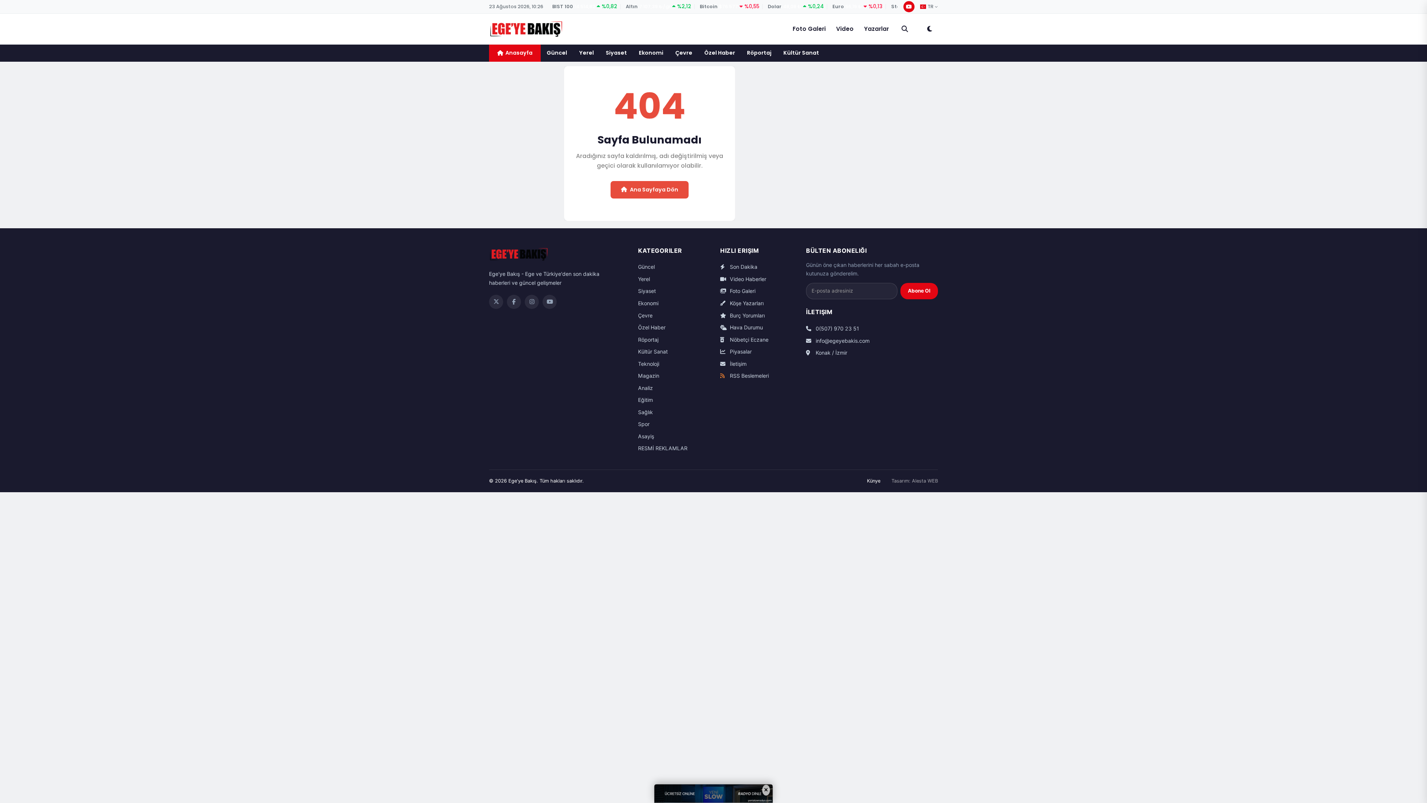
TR (930, 6)
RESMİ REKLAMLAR (662, 448)
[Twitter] (496, 302)
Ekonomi (651, 53)
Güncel (557, 53)
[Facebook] (514, 302)
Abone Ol (919, 291)
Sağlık (645, 412)
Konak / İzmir (830, 352)
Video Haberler (747, 279)
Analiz (645, 388)
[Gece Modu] (929, 29)
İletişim (737, 364)
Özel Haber (719, 53)
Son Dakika (742, 267)
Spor (644, 424)
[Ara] (904, 29)
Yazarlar (876, 29)
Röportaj (759, 53)
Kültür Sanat (801, 53)
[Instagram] (532, 302)
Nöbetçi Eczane (748, 339)
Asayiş (646, 436)
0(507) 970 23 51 (836, 328)
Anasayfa (519, 53)
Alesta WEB (925, 481)
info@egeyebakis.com (842, 341)
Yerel (586, 53)
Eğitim (645, 400)
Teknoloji (648, 364)
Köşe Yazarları (746, 303)
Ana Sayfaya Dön (654, 189)
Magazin (648, 376)
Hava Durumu (745, 327)
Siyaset (616, 53)
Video (845, 29)
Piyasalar (740, 351)
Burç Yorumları (746, 315)
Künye (873, 481)
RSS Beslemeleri (748, 376)
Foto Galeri (809, 29)
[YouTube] (909, 6)
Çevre (683, 53)
